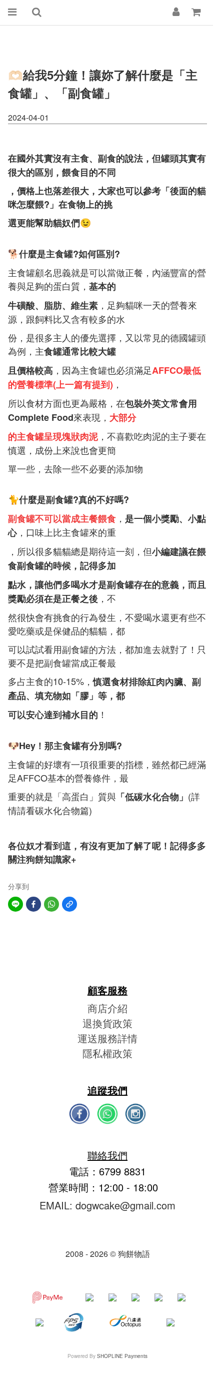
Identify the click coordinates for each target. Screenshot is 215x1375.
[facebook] (33, 904)
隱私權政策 (107, 1053)
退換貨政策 (107, 1023)
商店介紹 (108, 1008)
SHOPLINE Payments (122, 1355)
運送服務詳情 (108, 1038)
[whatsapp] (51, 904)
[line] (15, 904)
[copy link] (69, 904)
